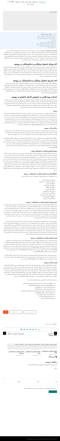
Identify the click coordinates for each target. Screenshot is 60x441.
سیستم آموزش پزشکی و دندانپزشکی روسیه (47, 42)
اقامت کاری (54, 147)
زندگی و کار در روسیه (50, 41)
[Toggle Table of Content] (54, 34)
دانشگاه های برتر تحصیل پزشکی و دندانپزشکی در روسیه (45, 43)
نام (56, 381)
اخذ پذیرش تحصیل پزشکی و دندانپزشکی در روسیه (46, 37)
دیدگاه (55, 368)
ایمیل (37, 381)
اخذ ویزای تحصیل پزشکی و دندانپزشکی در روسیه (46, 35)
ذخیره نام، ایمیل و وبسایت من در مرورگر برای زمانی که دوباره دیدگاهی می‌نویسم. (39, 388)
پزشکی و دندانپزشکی (48, 324)
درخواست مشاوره (5, 312)
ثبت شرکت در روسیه (36, 124)
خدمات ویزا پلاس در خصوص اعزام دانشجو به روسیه (46, 38)
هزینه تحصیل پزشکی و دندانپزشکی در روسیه (47, 46)
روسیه (53, 39)
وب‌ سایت (19, 381)
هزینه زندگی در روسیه (50, 47)
